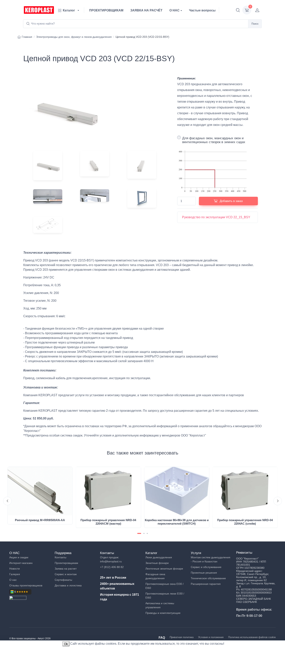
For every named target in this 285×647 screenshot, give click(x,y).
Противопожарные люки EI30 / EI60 (164, 595)
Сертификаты (63, 579)
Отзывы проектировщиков (25, 585)
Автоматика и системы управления (159, 605)
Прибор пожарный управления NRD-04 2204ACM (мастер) (108, 521)
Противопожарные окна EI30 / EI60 (164, 585)
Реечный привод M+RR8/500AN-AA (40, 520)
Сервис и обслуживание (206, 567)
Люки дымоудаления (158, 557)
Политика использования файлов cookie (252, 637)
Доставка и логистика (68, 585)
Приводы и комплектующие (162, 612)
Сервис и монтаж (66, 574)
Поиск (254, 23)
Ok (66, 644)
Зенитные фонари (157, 563)
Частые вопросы (202, 10)
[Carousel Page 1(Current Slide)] (139, 533)
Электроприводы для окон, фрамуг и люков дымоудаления (74, 36)
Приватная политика (181, 637)
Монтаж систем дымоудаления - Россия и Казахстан (210, 559)
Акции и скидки (18, 557)
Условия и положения (211, 637)
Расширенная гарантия (206, 583)
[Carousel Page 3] (147, 533)
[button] (237, 10)
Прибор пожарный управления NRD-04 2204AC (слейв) (245, 521)
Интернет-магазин (21, 563)
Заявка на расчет (66, 568)
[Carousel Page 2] (143, 533)
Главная (27, 36)
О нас (13, 579)
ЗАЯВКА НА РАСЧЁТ (146, 10)
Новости (14, 568)
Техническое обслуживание (208, 578)
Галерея (14, 574)
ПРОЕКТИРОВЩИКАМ (106, 10)
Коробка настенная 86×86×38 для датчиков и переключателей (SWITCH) (177, 521)
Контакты (60, 557)
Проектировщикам (66, 563)
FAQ (162, 637)
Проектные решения (204, 572)
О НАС (174, 10)
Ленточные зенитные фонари (164, 568)
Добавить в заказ (231, 201)
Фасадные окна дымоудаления (155, 576)
